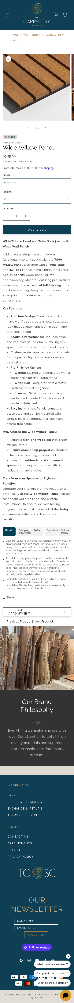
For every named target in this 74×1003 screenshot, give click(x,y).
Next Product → (45, 621)
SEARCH (14, 850)
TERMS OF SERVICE (23, 815)
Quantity (8, 208)
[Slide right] (45, 128)
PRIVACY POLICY (21, 856)
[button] (7, 15)
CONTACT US (18, 836)
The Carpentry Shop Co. (32, 995)
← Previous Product (17, 621)
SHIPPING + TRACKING (25, 801)
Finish (6, 175)
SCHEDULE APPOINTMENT (19, 611)
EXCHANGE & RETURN (25, 808)
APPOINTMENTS (20, 843)
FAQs (12, 795)
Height (7, 191)
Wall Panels (31, 35)
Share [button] (10, 597)
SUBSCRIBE (36, 934)
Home (13, 35)
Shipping (7, 161)
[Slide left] (28, 128)
